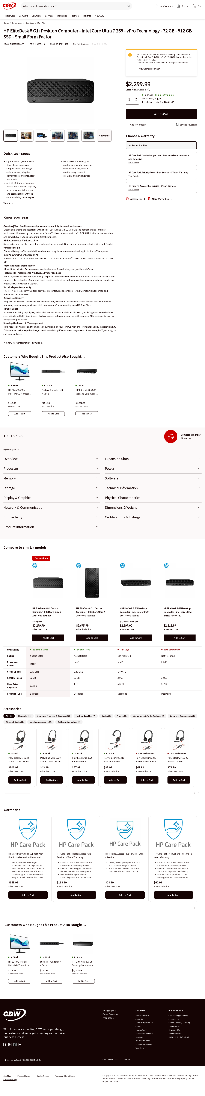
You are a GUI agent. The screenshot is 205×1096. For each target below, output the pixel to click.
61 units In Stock (40, 649)
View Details (133, 162)
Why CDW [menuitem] (99, 15)
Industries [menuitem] (62, 15)
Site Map (7, 1076)
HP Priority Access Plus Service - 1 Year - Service (124, 855)
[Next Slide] (198, 793)
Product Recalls (174, 1026)
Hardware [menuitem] (10, 15)
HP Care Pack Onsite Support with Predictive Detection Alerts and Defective (25, 855)
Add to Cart (48, 637)
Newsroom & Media (143, 1041)
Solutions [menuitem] (36, 15)
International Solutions (144, 1033)
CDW (104, 1060)
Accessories (136, 198)
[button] (197, 6)
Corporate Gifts (174, 1030)
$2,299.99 (138, 84)
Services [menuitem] (49, 15)
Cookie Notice (42, 1076)
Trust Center (140, 1048)
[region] (102, 391)
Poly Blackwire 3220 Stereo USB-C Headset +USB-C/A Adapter (51, 759)
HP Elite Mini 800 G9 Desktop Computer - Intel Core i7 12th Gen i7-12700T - (83, 963)
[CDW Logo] (8, 6)
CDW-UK (127, 1060)
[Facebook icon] (5, 1044)
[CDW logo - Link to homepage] (8, 6)
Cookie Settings (10, 1079)
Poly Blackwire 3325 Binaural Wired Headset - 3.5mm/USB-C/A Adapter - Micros (177, 759)
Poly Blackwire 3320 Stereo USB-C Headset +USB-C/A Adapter (147, 759)
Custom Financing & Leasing (179, 1023)
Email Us (37, 1060)
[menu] (164, 6)
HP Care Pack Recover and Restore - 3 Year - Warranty (173, 855)
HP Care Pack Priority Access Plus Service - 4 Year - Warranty (74, 855)
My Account (108, 1010)
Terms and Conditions (65, 1076)
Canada (118, 1060)
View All (7, 203)
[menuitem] (156, 5)
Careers (138, 1026)
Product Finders (175, 1033)
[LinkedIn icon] (10, 1044)
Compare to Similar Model (190, 436)
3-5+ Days (125, 649)
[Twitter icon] (15, 1044)
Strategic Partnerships (144, 1044)
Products (107, 1017)
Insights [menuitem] (87, 15)
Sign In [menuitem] (185, 5)
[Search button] (128, 6)
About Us (139, 1019)
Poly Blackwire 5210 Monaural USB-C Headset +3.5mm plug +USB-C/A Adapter (115, 759)
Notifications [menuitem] (166, 5)
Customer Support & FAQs (178, 1015)
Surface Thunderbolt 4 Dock (50, 963)
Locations (139, 1037)
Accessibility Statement (144, 1023)
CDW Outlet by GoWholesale (179, 1037)
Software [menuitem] (23, 15)
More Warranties (160, 198)
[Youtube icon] (20, 1044)
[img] (48, 583)
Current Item (41, 558)
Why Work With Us (142, 1015)
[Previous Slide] (194, 793)
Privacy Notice (23, 1076)
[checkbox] (127, 124)
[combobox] (72, 6)
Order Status (109, 1014)
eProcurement (174, 1019)
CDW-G (110, 1060)
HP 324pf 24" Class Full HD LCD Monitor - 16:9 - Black (19, 963)
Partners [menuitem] (75, 15)
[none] (10, 15)
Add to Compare (138, 124)
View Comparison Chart (149, 68)
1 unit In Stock (83, 649)
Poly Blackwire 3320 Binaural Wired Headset (82, 759)
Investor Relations (142, 1030)
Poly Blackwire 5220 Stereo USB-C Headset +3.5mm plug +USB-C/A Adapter (19, 759)
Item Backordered (172, 649)
